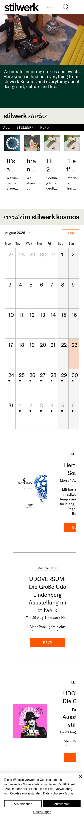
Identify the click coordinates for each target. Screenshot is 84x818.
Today (70, 233)
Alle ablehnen (23, 804)
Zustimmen (62, 804)
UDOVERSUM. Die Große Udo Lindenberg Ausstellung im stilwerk (47, 594)
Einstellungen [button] (42, 812)
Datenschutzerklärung (58, 793)
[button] (10, 263)
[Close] (78, 779)
